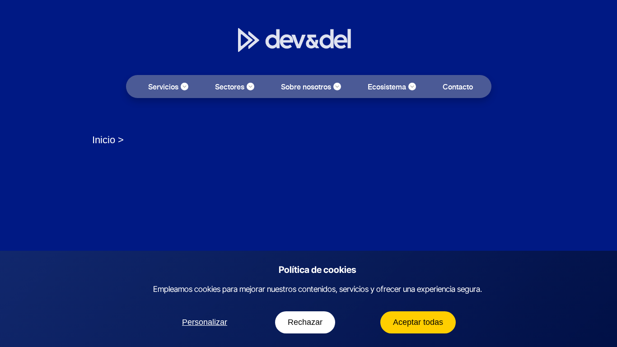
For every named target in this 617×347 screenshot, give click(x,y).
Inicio (103, 139)
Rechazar (305, 322)
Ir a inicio (365, 49)
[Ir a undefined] (122, 139)
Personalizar (204, 322)
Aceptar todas (418, 322)
